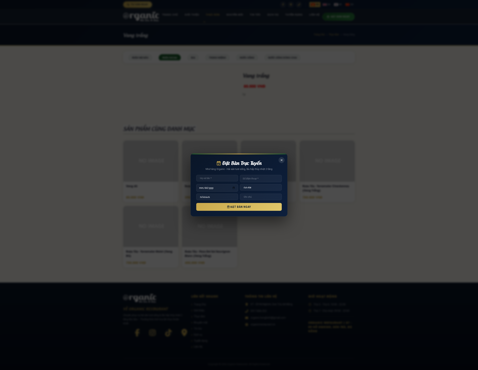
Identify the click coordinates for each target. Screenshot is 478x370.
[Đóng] (282, 160)
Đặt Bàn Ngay (240, 206)
